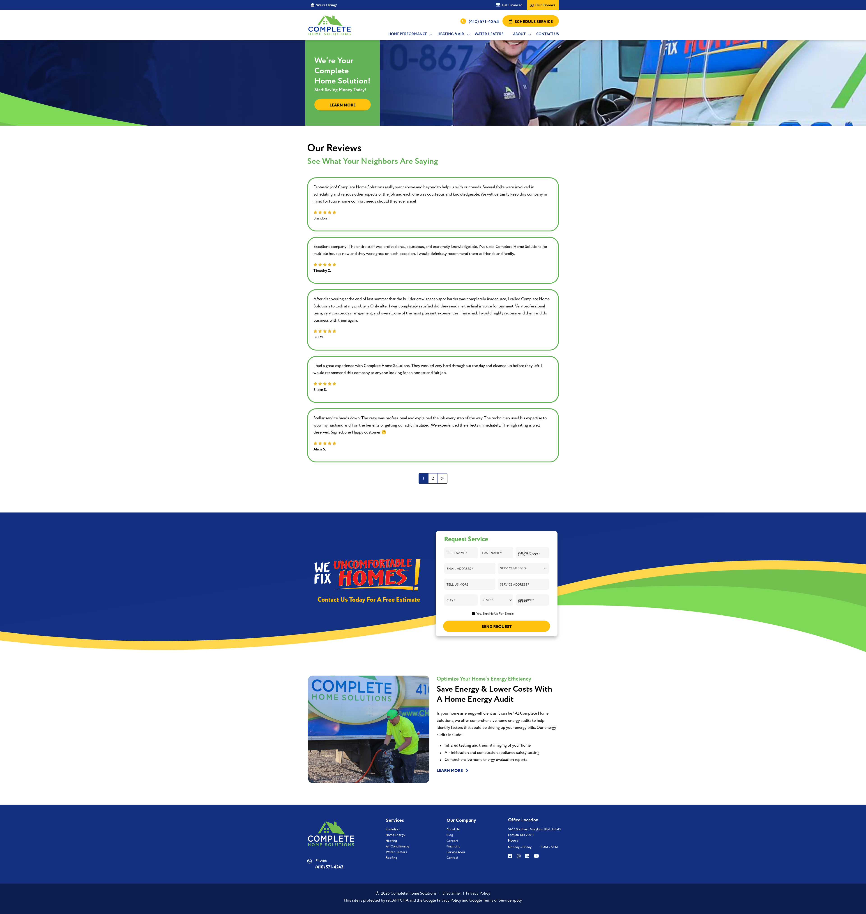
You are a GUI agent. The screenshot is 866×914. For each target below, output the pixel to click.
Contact (452, 858)
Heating (391, 841)
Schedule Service (534, 22)
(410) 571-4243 (484, 21)
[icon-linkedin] (527, 856)
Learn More (342, 105)
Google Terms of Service (490, 900)
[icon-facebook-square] (510, 856)
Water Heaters (396, 852)
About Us (453, 829)
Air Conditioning (397, 846)
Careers (452, 841)
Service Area (456, 852)
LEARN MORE (450, 770)
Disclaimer (451, 893)
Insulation (393, 829)
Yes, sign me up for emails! (495, 614)
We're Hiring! (326, 5)
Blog (450, 835)
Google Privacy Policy (442, 900)
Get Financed (512, 5)
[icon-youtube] (537, 856)
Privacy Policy (478, 893)
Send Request (497, 627)
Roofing (391, 858)
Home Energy (395, 835)
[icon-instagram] (519, 856)
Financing (453, 846)
